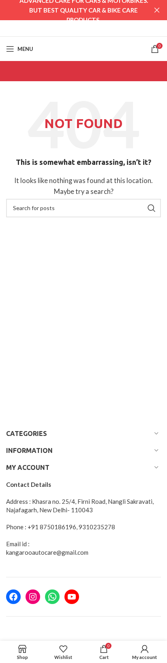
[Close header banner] (157, 10)
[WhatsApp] (52, 596)
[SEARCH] (151, 208)
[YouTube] (71, 596)
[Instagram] (33, 596)
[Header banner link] (71, 10)
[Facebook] (13, 596)
